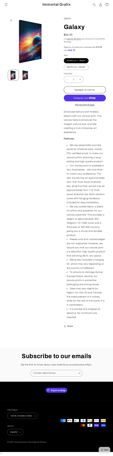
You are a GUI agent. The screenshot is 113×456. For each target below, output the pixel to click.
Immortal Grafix (20, 442)
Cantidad (68, 74)
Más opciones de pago (85, 105)
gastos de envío (74, 39)
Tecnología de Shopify (37, 442)
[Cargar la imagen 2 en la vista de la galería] (25, 75)
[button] (6, 4)
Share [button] (70, 326)
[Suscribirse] (79, 373)
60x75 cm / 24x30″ (76, 67)
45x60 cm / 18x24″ (76, 61)
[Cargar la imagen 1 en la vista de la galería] (13, 75)
